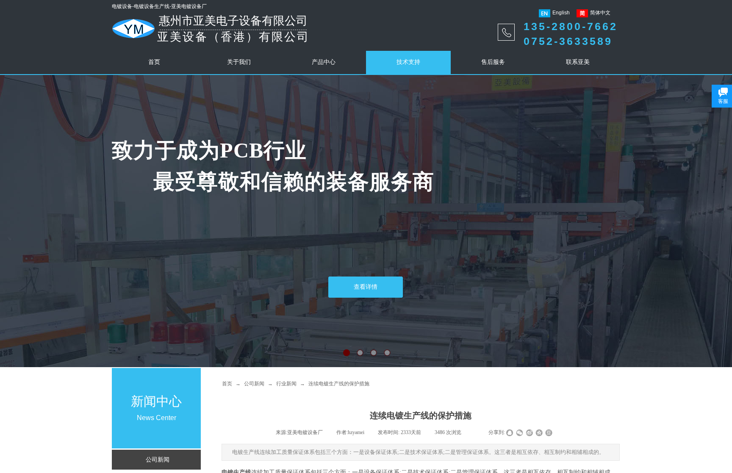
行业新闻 (286, 384)
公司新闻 (254, 384)
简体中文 (600, 13)
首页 (227, 384)
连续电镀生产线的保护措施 (338, 384)
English (561, 13)
